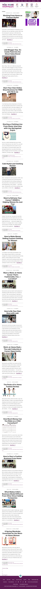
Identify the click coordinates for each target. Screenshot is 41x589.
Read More (9, 39)
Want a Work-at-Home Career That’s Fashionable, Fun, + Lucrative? (12, 276)
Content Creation (31, 6)
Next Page (4, 574)
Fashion (13, 118)
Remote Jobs (22, 6)
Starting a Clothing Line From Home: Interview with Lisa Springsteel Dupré (12, 127)
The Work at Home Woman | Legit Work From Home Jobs (8, 5)
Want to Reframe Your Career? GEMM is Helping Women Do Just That (13, 201)
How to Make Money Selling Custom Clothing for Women (12, 238)
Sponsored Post (15, 305)
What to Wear (6, 564)
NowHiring (17, 6)
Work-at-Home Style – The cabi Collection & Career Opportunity (12, 349)
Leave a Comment (15, 195)
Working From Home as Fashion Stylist (12, 16)
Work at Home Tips (11, 562)
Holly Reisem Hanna (16, 449)
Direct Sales (10, 42)
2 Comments (16, 308)
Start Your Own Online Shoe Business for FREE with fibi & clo (12, 90)
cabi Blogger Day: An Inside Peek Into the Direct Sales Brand (12, 52)
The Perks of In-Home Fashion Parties (13, 386)
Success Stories (17, 118)
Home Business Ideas (11, 155)
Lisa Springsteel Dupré (14, 156)
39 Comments (16, 85)
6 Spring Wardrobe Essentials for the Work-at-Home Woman (13, 533)
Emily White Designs (34, 586)
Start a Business (27, 6)
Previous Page (5, 568)
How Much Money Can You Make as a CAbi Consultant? (12, 421)
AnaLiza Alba (10, 118)
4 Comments (16, 121)
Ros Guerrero (13, 230)
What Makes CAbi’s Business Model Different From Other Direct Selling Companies (12, 495)
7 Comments (16, 416)
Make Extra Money (36, 6)
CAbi (9, 305)
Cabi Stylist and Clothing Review (12, 165)
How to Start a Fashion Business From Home (12, 457)
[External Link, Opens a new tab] (32, 25)
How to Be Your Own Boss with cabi (12, 312)
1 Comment (16, 47)
